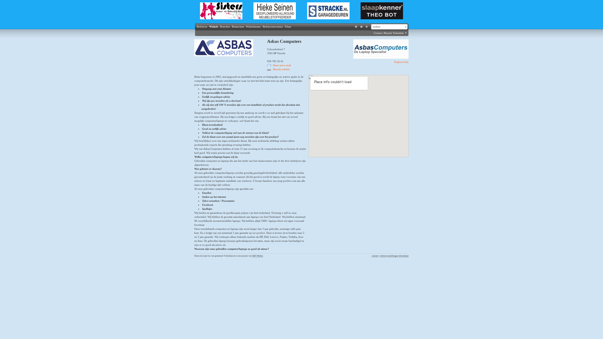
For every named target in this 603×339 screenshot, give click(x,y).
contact (375, 256)
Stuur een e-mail (282, 65)
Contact (378, 33)
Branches (225, 26)
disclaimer (404, 256)
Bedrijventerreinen (273, 26)
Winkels (213, 26)
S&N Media (257, 256)
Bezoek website (281, 69)
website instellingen (389, 256)
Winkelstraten (253, 26)
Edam (288, 26)
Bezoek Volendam (394, 33)
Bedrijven (202, 26)
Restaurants (238, 26)
